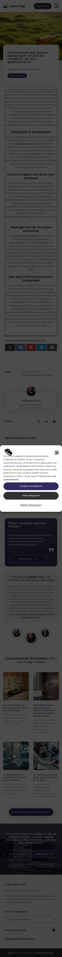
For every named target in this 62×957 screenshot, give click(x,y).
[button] (57, 452)
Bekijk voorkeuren (31, 505)
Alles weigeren (31, 495)
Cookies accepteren (31, 486)
